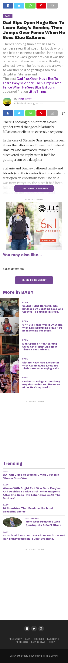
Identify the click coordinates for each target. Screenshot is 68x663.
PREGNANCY (15, 639)
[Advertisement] (35, 428)
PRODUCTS (22, 642)
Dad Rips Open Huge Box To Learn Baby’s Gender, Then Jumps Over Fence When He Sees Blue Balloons (32, 83)
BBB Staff (25, 98)
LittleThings (37, 91)
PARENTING (53, 639)
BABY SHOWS (38, 642)
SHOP (52, 642)
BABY (27, 639)
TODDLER (39, 639)
